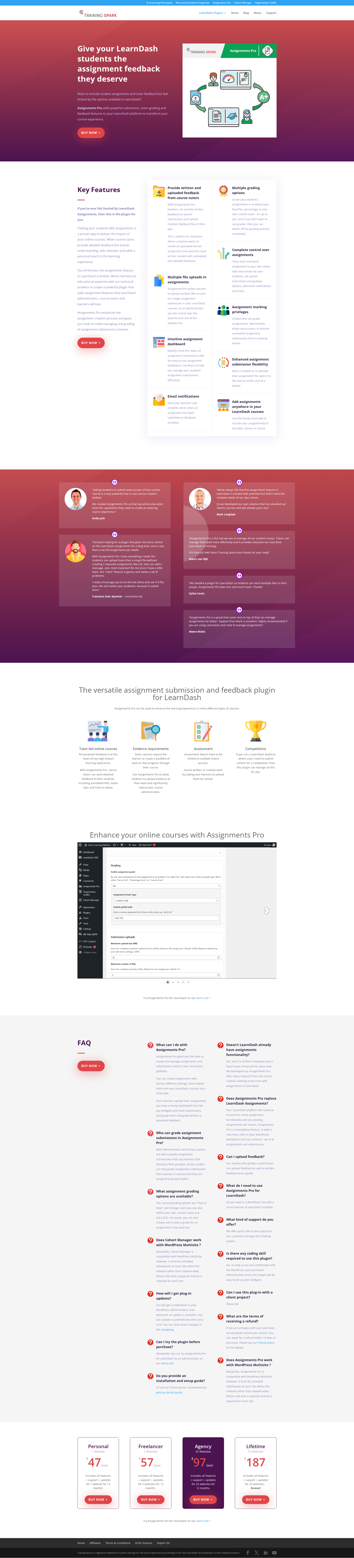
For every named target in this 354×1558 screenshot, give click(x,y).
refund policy (266, 1342)
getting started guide (169, 1392)
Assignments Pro (222, 3)
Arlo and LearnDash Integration (193, 3)
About (257, 13)
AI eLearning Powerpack (159, 3)
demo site (167, 1363)
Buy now (89, 133)
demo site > (203, 998)
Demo (235, 13)
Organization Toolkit (266, 3)
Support (271, 13)
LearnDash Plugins (211, 13)
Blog (246, 13)
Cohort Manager (243, 3)
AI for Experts (143, 1543)
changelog (167, 1329)
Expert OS (163, 1543)
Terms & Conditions (117, 1543)
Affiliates (95, 1543)
